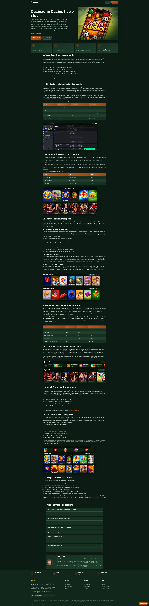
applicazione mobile (74, 410)
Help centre (104, 582)
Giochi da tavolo (68, 586)
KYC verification (87, 584)
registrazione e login (67, 497)
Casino (41, 2)
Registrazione (55, 2)
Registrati (114, 2)
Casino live (67, 584)
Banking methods (105, 588)
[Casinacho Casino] (34, 2)
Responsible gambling (106, 586)
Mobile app (86, 588)
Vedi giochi (47, 37)
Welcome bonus (87, 586)
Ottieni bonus (36, 37)
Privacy (103, 584)
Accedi (107, 2)
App (49, 2)
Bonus (45, 2)
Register (85, 582)
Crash (66, 588)
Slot (66, 582)
